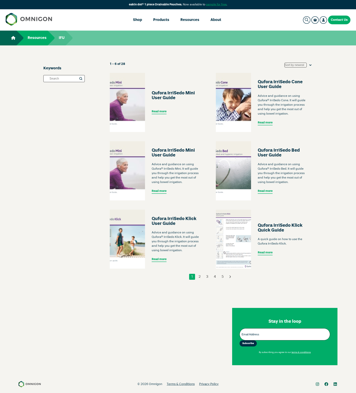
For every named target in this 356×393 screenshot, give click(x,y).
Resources (189, 20)
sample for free (216, 4)
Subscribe (248, 343)
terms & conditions (301, 352)
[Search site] (306, 20)
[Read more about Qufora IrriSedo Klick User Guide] (127, 239)
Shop (137, 20)
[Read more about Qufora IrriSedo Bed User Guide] (233, 170)
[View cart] (315, 20)
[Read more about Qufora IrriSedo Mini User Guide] (127, 102)
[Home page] (29, 20)
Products (161, 20)
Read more (159, 111)
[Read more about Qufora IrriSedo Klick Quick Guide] (233, 239)
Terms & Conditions (181, 384)
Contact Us (339, 20)
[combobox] (295, 65)
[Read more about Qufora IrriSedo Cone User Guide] (233, 102)
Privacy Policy (209, 384)
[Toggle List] (310, 65)
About (215, 20)
